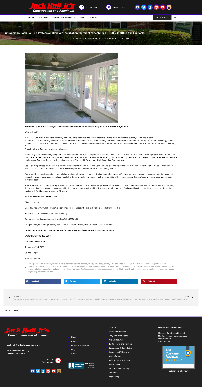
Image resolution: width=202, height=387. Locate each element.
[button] (175, 18)
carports (39, 264)
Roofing (84, 269)
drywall (84, 264)
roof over (76, 269)
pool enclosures (136, 266)
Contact (93, 17)
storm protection (148, 269)
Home (31, 17)
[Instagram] (169, 7)
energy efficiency (95, 264)
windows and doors (46, 271)
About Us (43, 17)
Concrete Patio (58, 264)
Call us (50, 360)
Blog (82, 17)
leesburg (105, 266)
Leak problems (94, 266)
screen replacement (96, 269)
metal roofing (115, 266)
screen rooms (112, 269)
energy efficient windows (114, 264)
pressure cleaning (163, 266)
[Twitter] (144, 7)
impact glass (45, 266)
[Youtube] (163, 7)
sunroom (160, 269)
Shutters (122, 269)
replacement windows (61, 269)
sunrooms (169, 269)
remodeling (46, 269)
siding (129, 269)
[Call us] (58, 360)
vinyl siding (32, 271)
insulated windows (59, 266)
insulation (72, 266)
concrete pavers (73, 264)
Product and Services (62, 17)
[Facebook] (137, 7)
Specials (137, 269)
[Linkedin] (150, 7)
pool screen (149, 266)
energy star (131, 264)
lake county (82, 266)
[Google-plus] (156, 7)
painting (125, 266)
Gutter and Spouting (152, 264)
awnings (31, 264)
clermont (47, 264)
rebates (37, 269)
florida (140, 264)
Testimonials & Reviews (178, 371)
